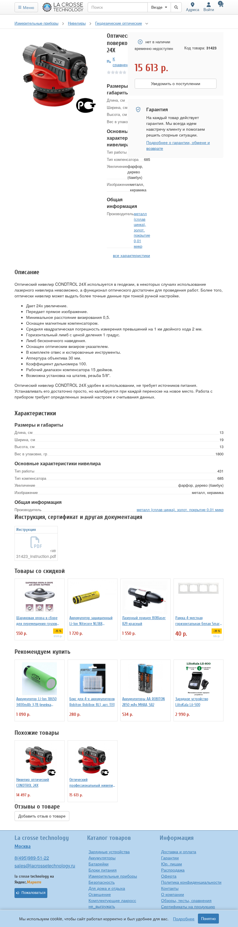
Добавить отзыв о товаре (42, 816)
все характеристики (131, 255)
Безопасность (102, 882)
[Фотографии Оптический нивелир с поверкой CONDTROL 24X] (56, 74)
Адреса (192, 9)
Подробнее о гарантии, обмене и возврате (178, 145)
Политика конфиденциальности (191, 882)
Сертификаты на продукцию (188, 906)
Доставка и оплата (178, 851)
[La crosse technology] (63, 7)
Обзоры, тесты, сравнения (186, 900)
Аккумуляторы (102, 857)
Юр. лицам (171, 864)
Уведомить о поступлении (175, 83)
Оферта (168, 876)
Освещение (100, 894)
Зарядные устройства (109, 851)
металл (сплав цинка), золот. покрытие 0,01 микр (142, 230)
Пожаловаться (33, 893)
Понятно (208, 918)
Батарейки (99, 864)
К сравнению (123, 61)
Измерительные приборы (113, 876)
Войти (208, 9)
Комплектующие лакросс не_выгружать (112, 903)
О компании (172, 894)
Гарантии (170, 857)
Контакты (169, 888)
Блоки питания (103, 870)
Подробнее (183, 918)
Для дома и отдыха (107, 888)
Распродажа (173, 870)
